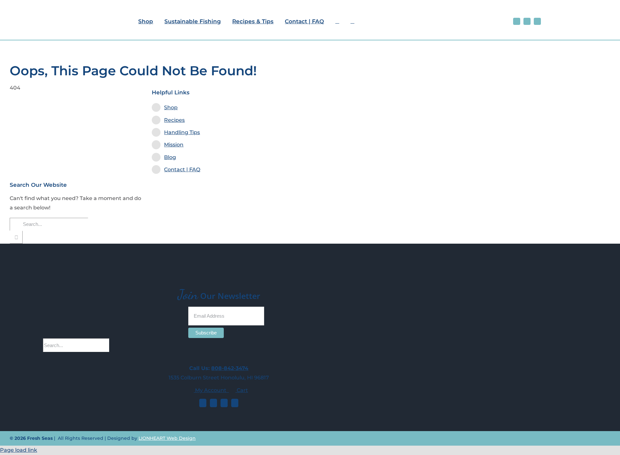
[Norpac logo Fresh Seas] (589, 18)
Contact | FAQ (182, 169)
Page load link (18, 450)
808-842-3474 (229, 368)
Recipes (174, 120)
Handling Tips (182, 132)
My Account (211, 390)
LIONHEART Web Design (167, 438)
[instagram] (527, 21)
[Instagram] (213, 403)
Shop (171, 107)
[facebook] (516, 21)
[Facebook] (202, 403)
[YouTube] (224, 403)
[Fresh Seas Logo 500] (66, 6)
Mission (173, 145)
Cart (241, 390)
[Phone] (234, 403)
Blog (170, 157)
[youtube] (537, 21)
